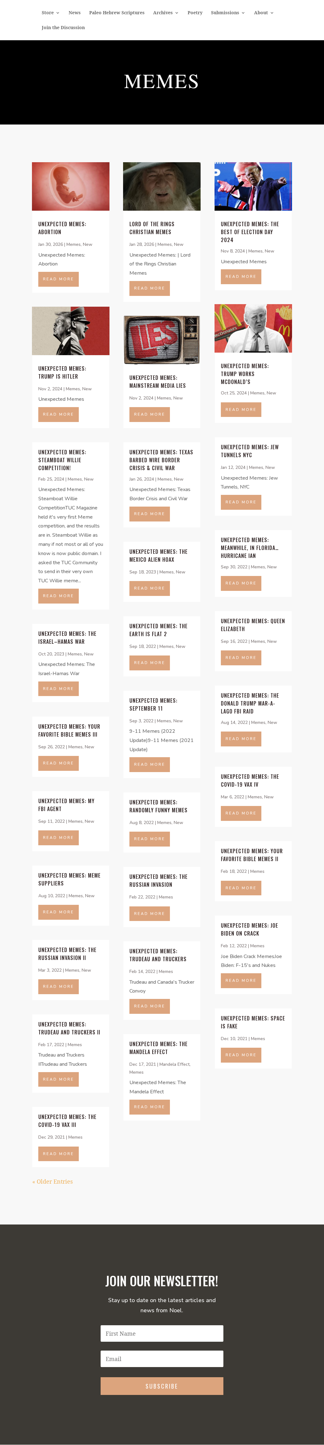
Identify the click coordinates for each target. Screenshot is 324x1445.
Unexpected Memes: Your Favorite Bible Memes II (252, 855)
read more (58, 279)
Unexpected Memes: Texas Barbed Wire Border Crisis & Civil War (161, 460)
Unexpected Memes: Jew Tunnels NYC (250, 451)
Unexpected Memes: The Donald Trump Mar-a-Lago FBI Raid (250, 703)
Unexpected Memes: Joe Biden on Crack (249, 929)
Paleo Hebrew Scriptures (117, 13)
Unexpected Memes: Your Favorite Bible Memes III (69, 730)
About (261, 13)
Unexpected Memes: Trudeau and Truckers (158, 955)
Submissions (225, 13)
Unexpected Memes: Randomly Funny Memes (158, 806)
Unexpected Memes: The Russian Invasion (158, 880)
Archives (163, 13)
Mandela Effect (174, 1064)
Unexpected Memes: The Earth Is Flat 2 (158, 630)
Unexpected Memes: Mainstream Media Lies (157, 381)
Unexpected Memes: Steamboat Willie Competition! (62, 460)
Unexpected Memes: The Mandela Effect (158, 1048)
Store (48, 13)
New (87, 244)
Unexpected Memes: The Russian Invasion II (67, 954)
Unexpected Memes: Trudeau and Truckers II (69, 1028)
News (75, 13)
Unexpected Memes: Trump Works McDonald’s (245, 374)
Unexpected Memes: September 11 (153, 704)
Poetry (195, 13)
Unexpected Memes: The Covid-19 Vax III (67, 1121)
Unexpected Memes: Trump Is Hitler (62, 372)
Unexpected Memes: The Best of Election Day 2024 (250, 232)
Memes (73, 244)
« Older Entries (52, 1181)
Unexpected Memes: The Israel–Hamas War (67, 637)
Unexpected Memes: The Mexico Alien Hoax (158, 555)
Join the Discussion (63, 27)
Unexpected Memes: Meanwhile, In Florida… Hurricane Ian (250, 547)
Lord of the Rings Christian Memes (152, 228)
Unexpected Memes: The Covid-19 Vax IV (250, 780)
